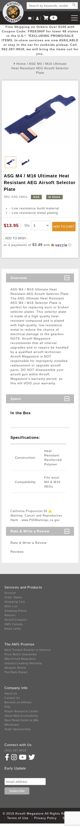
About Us (10, 693)
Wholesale (11, 724)
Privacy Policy (45, 818)
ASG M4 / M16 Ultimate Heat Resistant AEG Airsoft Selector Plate (40, 68)
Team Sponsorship (17, 729)
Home (21, 63)
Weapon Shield (15, 667)
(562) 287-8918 (15, 750)
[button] (40, 245)
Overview (18, 278)
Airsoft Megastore (13, 12)
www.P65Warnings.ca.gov (41, 520)
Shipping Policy (15, 610)
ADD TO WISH (15, 238)
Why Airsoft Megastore (20, 658)
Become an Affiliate (18, 702)
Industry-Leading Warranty (23, 663)
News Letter (12, 628)
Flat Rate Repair (16, 672)
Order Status (13, 597)
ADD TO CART (63, 226)
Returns (10, 615)
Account (10, 593)
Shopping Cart (14, 601)
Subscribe (14, 773)
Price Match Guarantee (20, 654)
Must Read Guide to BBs (21, 720)
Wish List (10, 606)
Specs (15, 399)
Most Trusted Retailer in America (27, 649)
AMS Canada (13, 624)
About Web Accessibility (21, 715)
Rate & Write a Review (30, 531)
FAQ (7, 706)
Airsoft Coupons (15, 619)
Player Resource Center (21, 711)
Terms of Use (17, 818)
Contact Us (12, 698)
